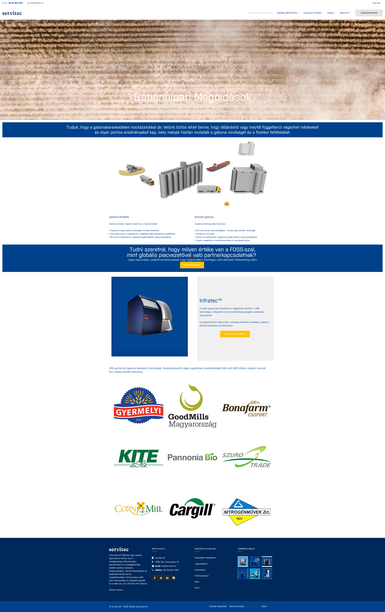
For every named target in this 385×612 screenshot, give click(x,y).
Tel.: (13, 3)
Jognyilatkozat (201, 564)
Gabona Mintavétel (236, 606)
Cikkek (264, 606)
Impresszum (200, 570)
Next (273, 174)
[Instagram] (173, 578)
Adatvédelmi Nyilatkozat (205, 558)
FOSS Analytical (202, 576)
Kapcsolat (376, 3)
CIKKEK (330, 13)
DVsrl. (197, 588)
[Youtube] (161, 578)
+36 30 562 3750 (171, 570)
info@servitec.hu (36, 3)
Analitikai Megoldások (217, 606)
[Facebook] (154, 578)
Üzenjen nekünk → (117, 590)
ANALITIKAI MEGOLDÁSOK (259, 13)
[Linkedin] (167, 578)
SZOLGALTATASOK (312, 13)
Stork (197, 582)
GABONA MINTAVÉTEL (287, 13)
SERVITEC (344, 13)
